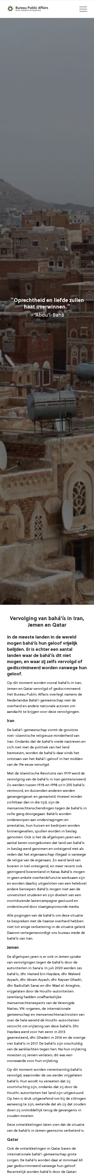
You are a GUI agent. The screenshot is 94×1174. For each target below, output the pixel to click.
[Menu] (81, 9)
